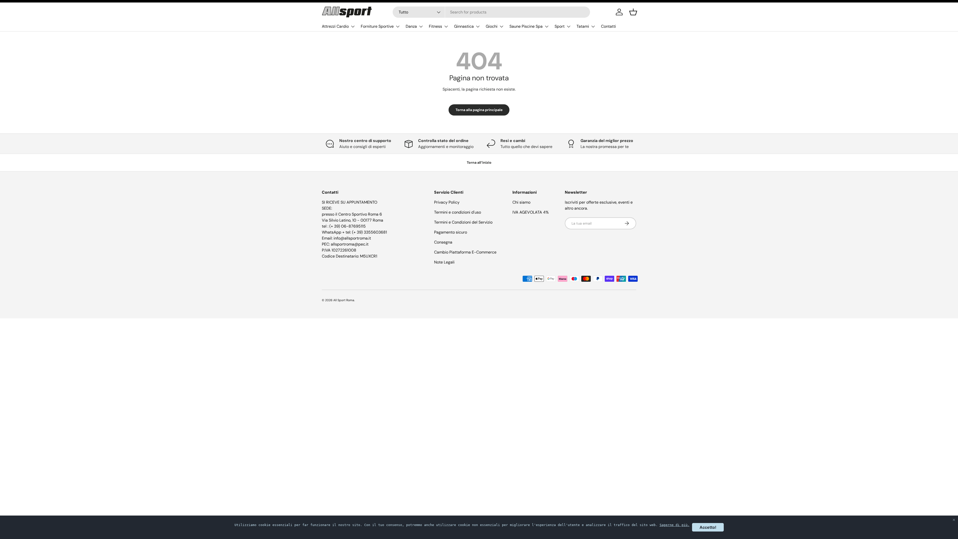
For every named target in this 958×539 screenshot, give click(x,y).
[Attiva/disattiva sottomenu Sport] (569, 26)
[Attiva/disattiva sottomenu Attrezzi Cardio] (353, 26)
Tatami (583, 26)
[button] (633, 11)
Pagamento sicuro (450, 232)
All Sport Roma (343, 300)
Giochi (491, 26)
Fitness (435, 26)
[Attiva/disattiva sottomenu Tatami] (593, 26)
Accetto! (708, 527)
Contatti (608, 26)
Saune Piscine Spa (526, 26)
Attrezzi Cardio (335, 26)
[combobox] (491, 12)
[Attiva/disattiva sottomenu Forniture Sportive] (398, 26)
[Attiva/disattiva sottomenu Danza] (421, 26)
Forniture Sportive (377, 26)
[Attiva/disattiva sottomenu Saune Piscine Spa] (547, 26)
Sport (560, 26)
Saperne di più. (675, 525)
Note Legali (444, 262)
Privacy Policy (447, 202)
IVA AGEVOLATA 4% (530, 212)
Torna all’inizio (479, 162)
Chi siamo (521, 202)
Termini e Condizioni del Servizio (463, 222)
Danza (411, 26)
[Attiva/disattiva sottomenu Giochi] (501, 26)
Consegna (443, 242)
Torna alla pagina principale (479, 110)
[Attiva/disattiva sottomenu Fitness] (446, 26)
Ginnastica (464, 26)
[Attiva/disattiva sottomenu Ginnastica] (478, 26)
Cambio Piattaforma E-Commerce (465, 252)
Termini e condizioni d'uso (457, 212)
